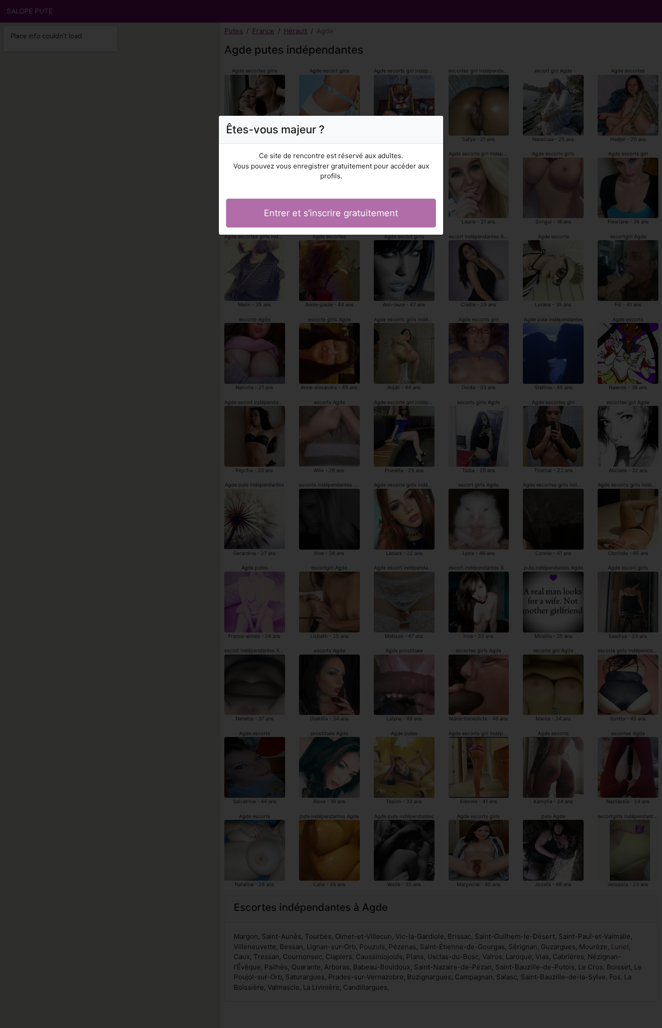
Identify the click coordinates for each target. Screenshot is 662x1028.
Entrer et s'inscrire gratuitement (331, 213)
